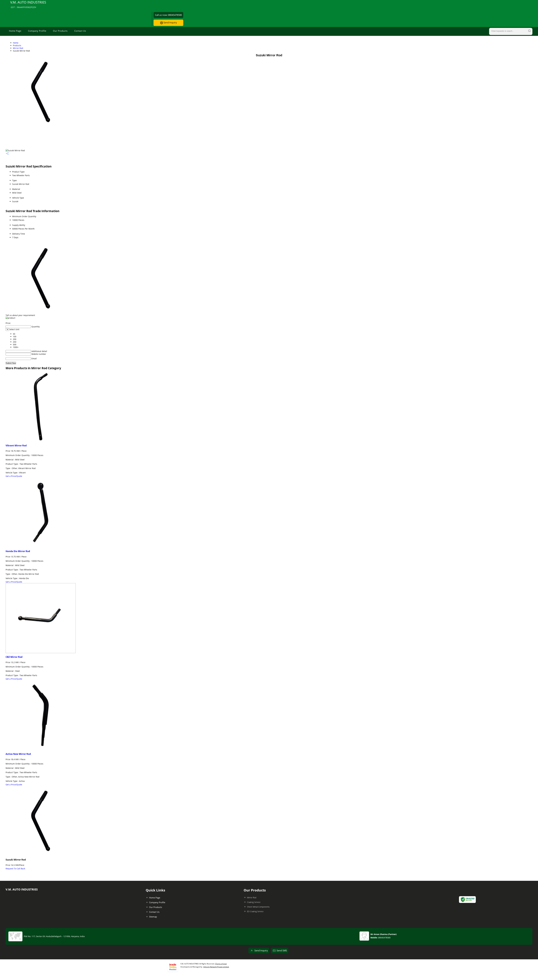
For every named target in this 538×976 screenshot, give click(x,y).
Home (15, 42)
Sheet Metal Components (258, 906)
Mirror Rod (18, 48)
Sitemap (153, 916)
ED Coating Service (255, 911)
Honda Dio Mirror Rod (18, 551)
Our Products (60, 30)
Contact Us (80, 30)
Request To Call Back (15, 868)
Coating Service (253, 902)
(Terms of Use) (221, 964)
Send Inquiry (170, 22)
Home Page (15, 30)
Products (17, 45)
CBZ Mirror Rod (14, 656)
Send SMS (282, 950)
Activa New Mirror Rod (18, 753)
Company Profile (37, 30)
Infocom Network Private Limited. (216, 967)
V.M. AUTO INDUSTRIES (28, 4)
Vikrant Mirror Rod (16, 445)
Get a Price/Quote (14, 476)
